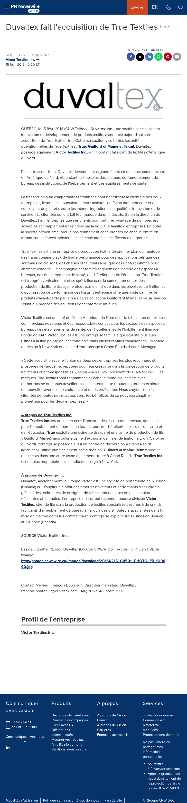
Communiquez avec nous (25, 736)
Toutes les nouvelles (158, 715)
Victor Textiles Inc (71, 152)
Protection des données (161, 734)
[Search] (181, 7)
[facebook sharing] (131, 57)
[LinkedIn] (8, 747)
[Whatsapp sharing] (158, 57)
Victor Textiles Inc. (38, 633)
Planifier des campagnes (70, 720)
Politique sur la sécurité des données (71, 800)
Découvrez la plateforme (70, 715)
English (165, 26)
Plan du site (113, 800)
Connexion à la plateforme (154, 723)
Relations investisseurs (69, 749)
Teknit (129, 146)
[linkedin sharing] (149, 57)
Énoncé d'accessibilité (114, 734)
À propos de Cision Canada (111, 718)
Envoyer (138, 7)
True (82, 146)
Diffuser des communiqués (62, 732)
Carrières (104, 729)
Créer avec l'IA (63, 725)
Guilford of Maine (103, 146)
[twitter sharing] (140, 58)
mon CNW (150, 729)
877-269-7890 (21, 722)
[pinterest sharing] (168, 57)
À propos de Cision (111, 725)
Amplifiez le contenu (67, 744)
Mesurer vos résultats (68, 739)
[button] (93, 95)
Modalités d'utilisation (22, 800)
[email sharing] (177, 57)
